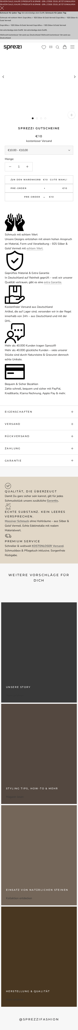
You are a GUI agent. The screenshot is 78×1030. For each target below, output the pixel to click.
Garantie (13, 460)
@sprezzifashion (39, 1019)
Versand (13, 423)
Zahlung (13, 448)
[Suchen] (57, 47)
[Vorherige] (3, 77)
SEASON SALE (6, 1)
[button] (39, 207)
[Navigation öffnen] (72, 46)
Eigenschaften (18, 411)
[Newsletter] (50, 46)
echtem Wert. (35, 248)
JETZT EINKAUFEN (67, 1)
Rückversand (17, 436)
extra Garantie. (53, 282)
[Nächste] (75, 77)
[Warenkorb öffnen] (64, 47)
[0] (44, 47)
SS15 (55, 1)
